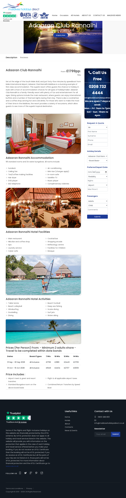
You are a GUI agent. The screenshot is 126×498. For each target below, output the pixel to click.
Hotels (67, 420)
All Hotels (75, 15)
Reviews (24, 57)
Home (67, 417)
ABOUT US (86, 15)
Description (11, 57)
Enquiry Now (63, 35)
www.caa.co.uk (12, 466)
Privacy (29, 488)
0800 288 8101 (103, 417)
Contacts (69, 427)
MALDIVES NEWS (114, 15)
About (67, 424)
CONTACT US (99, 15)
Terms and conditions (14, 488)
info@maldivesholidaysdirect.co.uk (109, 423)
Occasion (64, 15)
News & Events (71, 430)
